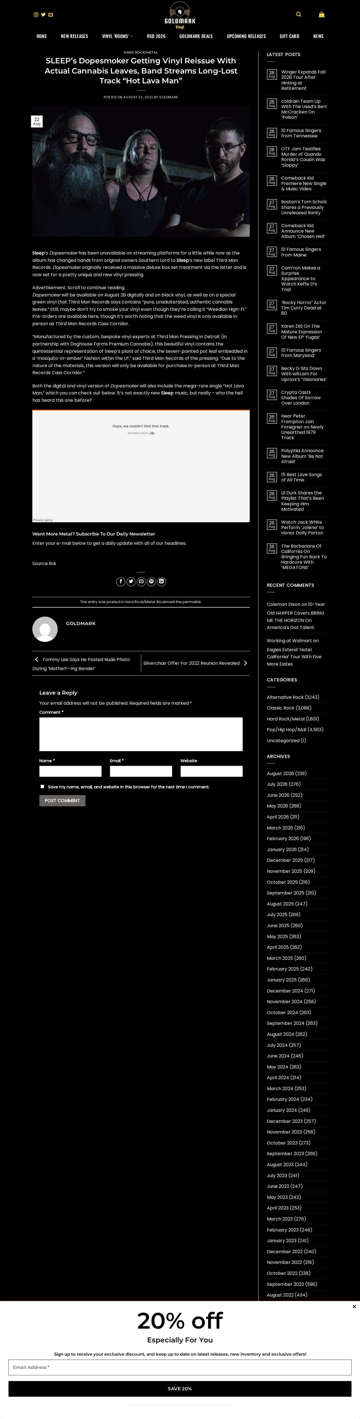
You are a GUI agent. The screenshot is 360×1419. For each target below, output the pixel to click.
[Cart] (322, 14)
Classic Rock (280, 708)
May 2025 (277, 936)
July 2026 (277, 784)
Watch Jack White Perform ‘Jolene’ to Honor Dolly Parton (302, 527)
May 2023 (277, 1197)
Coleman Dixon (283, 604)
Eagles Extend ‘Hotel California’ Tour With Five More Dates (294, 656)
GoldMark (168, 97)
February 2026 (283, 838)
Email (117, 761)
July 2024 (277, 1045)
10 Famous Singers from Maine (301, 252)
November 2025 (284, 871)
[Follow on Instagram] (36, 14)
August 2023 (280, 1164)
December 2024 (285, 991)
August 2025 (280, 904)
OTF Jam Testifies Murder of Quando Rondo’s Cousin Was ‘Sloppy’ (303, 157)
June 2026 (278, 795)
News (318, 36)
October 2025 (282, 882)
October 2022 (282, 1273)
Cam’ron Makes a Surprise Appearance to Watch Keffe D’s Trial (300, 278)
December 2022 (285, 1251)
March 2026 (280, 828)
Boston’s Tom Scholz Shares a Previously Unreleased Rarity (304, 207)
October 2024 (282, 1012)
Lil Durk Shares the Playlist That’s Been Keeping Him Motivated (302, 501)
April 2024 (278, 1077)
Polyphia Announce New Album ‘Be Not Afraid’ (302, 456)
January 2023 (281, 1240)
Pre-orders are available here (65, 316)
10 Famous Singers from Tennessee (301, 133)
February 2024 (283, 1099)
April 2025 (278, 947)
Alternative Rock (285, 697)
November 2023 (284, 1132)
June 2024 (278, 1056)
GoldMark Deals (196, 36)
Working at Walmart (289, 640)
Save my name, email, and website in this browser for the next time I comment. (129, 787)
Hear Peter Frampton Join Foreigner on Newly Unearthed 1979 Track (302, 426)
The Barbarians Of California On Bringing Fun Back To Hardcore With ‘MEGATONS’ (304, 556)
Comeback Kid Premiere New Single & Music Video (304, 183)
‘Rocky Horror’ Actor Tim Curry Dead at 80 (304, 308)
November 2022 (284, 1262)
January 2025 (282, 980)
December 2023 (285, 1121)
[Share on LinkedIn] (161, 581)
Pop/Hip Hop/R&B (286, 729)
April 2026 (278, 817)
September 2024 (286, 1023)
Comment (51, 712)
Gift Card (289, 36)
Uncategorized (283, 740)
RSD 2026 (156, 36)
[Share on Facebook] (120, 581)
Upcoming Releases (246, 36)
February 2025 (283, 969)
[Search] (298, 14)
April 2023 (278, 1208)
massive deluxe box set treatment (165, 267)
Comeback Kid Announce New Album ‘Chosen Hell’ (303, 231)
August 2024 (280, 1034)
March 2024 (280, 1088)
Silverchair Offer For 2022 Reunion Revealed (192, 663)
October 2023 (282, 1143)
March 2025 (280, 958)
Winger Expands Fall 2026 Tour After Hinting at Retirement (303, 80)
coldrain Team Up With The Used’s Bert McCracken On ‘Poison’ (304, 109)
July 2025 (277, 914)
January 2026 (282, 849)
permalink (192, 601)
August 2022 (280, 1295)
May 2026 (277, 806)
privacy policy (191, 1405)
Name (47, 761)
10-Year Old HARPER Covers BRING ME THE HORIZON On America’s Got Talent (296, 616)
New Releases (74, 36)
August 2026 (280, 773)
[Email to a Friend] (141, 581)
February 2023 (283, 1230)
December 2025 (285, 860)
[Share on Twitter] (131, 581)
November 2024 (285, 1001)
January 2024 (282, 1110)
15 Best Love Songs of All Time (301, 477)
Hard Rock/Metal (141, 52)
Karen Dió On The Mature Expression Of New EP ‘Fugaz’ (301, 331)
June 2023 (278, 1186)
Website (189, 761)
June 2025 (278, 925)
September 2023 (285, 1153)
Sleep (38, 253)
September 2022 (285, 1284)
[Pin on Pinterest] (151, 581)
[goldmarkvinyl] (180, 15)
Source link (44, 563)
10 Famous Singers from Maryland (301, 352)
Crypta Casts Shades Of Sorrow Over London (301, 398)
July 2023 (277, 1175)
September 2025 (285, 893)
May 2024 (277, 1067)
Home (42, 36)
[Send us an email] (50, 14)
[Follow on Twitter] (43, 14)
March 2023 (280, 1219)
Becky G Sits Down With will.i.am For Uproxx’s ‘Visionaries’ (304, 374)
